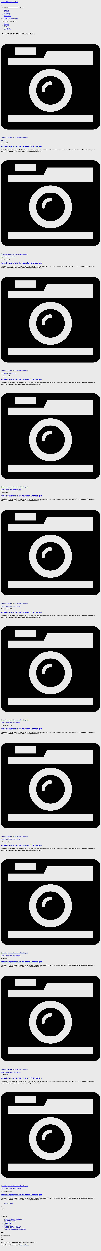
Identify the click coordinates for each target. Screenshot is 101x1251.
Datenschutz (7, 16)
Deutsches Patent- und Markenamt (13, 1219)
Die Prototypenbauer (9, 1220)
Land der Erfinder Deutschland (9, 2)
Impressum (7, 14)
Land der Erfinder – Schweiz (12, 1227)
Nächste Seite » (8, 1203)
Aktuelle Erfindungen (6, 489)
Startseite (6, 10)
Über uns (6, 11)
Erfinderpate (7, 1225)
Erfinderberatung (8, 1222)
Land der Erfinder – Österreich (12, 1226)
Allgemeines (4, 256)
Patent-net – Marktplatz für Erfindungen (15, 1229)
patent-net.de (4, 140)
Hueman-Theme (24, 1245)
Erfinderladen (7, 1223)
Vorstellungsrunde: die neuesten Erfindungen (21, 146)
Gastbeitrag (7, 13)
